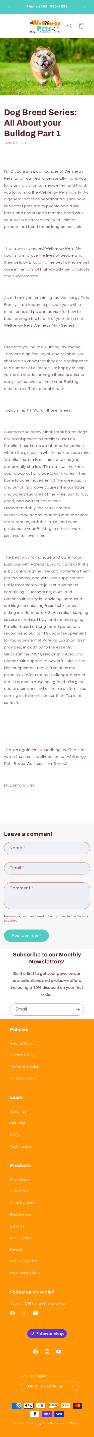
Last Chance (21, 1238)
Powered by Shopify (65, 1423)
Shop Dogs (20, 1179)
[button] (10, 26)
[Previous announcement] (9, 6)
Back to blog (50, 806)
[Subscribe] (78, 1009)
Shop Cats (19, 1191)
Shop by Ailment (24, 1203)
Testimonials (21, 1147)
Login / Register (24, 1261)
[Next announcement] (84, 6)
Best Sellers (20, 1215)
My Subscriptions (25, 1273)
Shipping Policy (23, 1078)
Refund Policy (22, 1043)
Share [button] (15, 158)
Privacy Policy (22, 1055)
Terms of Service (24, 1067)
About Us (18, 1111)
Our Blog (18, 1123)
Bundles (17, 1226)
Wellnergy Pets (37, 1423)
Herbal (16, 1249)
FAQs (15, 1135)
